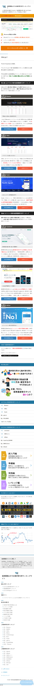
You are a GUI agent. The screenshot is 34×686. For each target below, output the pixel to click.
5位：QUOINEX (7, 659)
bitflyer (5, 437)
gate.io (4, 415)
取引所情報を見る (8, 129)
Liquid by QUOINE (6, 440)
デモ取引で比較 (7, 618)
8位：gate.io (7, 640)
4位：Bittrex (7, 633)
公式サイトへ (25, 129)
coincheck (5, 430)
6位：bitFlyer (7, 660)
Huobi (4, 412)
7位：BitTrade (7, 662)
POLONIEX (5, 418)
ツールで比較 (7, 616)
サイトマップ (6, 675)
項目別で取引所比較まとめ (10, 605)
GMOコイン (6, 433)
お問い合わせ (6, 668)
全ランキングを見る (6, 421)
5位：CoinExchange (9, 634)
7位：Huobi (6, 638)
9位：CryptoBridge (8, 642)
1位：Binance (7, 627)
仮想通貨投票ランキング (10, 588)
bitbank (4, 446)
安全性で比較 (7, 620)
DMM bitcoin (5, 443)
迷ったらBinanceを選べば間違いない (16, 48)
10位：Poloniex (7, 644)
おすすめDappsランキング (10, 590)
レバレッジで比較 (8, 606)
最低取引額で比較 (8, 614)
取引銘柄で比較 (7, 608)
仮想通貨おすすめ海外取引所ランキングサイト (19, 7)
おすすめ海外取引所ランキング (11, 586)
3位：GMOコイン (8, 655)
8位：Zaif (6, 664)
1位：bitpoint (7, 651)
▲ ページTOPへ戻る (26, 682)
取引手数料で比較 (8, 610)
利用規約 (5, 672)
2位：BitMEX (7, 629)
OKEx (4, 408)
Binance (5, 405)
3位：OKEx (6, 631)
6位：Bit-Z (6, 636)
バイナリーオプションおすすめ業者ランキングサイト (17, 597)
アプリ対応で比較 (8, 612)
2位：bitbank (7, 653)
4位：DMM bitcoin (8, 657)
